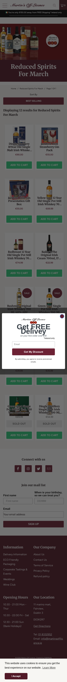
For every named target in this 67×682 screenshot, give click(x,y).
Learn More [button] (49, 667)
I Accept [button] (16, 676)
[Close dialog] (62, 316)
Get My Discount (33, 351)
